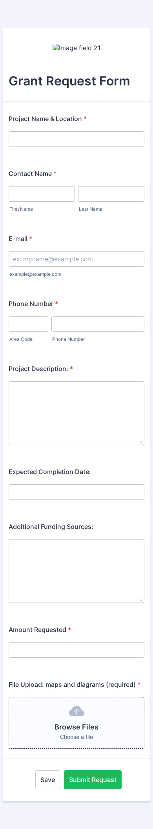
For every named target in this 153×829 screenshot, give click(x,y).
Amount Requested (40, 630)
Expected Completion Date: (50, 472)
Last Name (90, 209)
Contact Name (32, 173)
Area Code (21, 339)
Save (47, 780)
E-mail (20, 239)
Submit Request (93, 780)
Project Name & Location (48, 119)
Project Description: (41, 369)
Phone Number (33, 304)
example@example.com (35, 274)
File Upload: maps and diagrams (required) (74, 684)
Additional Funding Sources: (51, 526)
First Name (21, 209)
